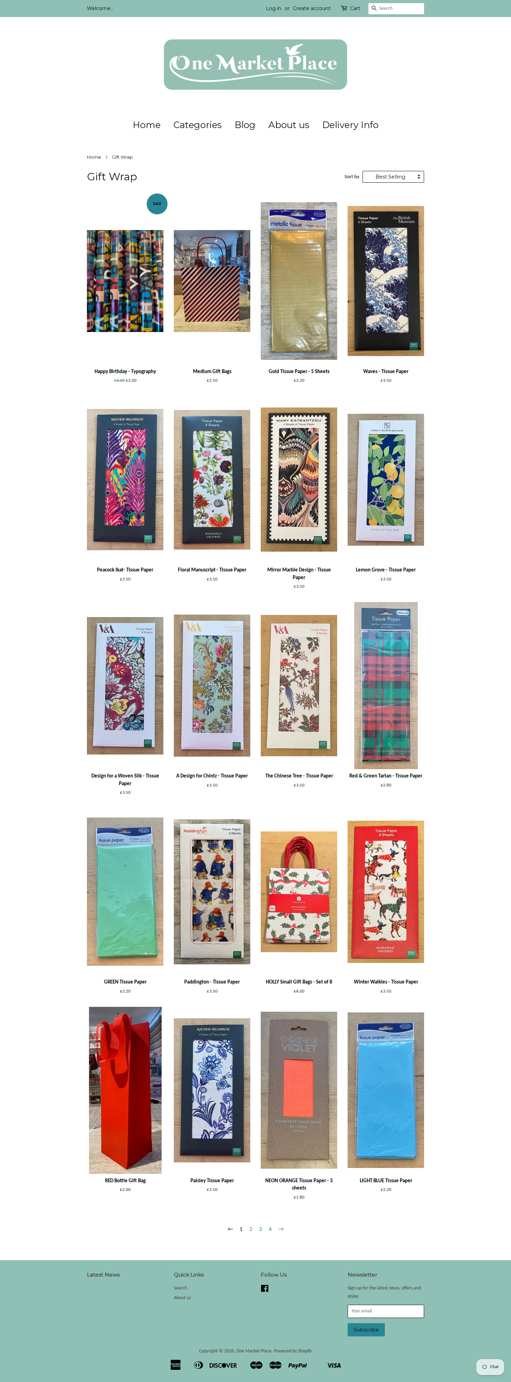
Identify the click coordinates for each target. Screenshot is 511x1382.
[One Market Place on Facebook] (265, 1290)
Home (147, 125)
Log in (273, 8)
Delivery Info (350, 125)
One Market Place (253, 1351)
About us (288, 125)
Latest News (103, 1274)
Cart (355, 8)
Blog (245, 125)
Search (180, 1288)
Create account (312, 8)
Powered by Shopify (293, 1351)
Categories (197, 125)
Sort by (351, 177)
